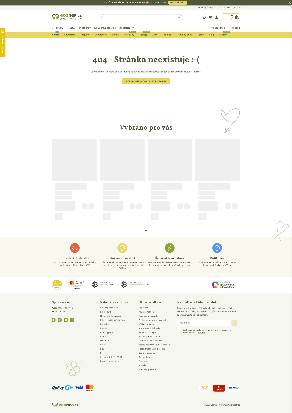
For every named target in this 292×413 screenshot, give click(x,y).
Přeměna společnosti (148, 369)
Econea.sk (143, 361)
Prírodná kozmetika (109, 307)
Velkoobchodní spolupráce (151, 336)
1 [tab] (146, 231)
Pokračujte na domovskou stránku (146, 81)
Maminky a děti (184, 34)
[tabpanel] (74, 181)
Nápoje (144, 34)
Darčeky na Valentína (109, 361)
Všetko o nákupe (146, 311)
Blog (211, 34)
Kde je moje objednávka (149, 328)
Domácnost (101, 34)
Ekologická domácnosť (110, 316)
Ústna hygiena (106, 332)
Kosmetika (69, 34)
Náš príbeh (143, 307)
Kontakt (236, 28)
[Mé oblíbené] (210, 17)
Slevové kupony (146, 357)
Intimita (167, 34)
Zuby (155, 34)
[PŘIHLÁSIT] (234, 323)
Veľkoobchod (218, 28)
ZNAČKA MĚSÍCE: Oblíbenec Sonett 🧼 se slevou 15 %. (145, 2)
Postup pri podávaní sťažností (152, 320)
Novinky (86, 28)
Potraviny (129, 34)
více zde (201, 332)
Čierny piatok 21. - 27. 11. (111, 357)
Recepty (224, 34)
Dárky (201, 34)
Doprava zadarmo (107, 28)
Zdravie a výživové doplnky (112, 320)
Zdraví (115, 34)
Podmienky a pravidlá (148, 316)
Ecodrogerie (105, 311)
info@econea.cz (208, 7)
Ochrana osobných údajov (150, 340)
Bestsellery (128, 28)
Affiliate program (146, 324)
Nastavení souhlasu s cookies (152, 348)
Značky (59, 28)
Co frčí (55, 34)
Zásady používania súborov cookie (154, 344)
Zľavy (72, 28)
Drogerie (84, 34)
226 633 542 (227, 7)
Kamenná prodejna (147, 332)
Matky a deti (105, 340)
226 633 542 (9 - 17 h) (63, 308)
